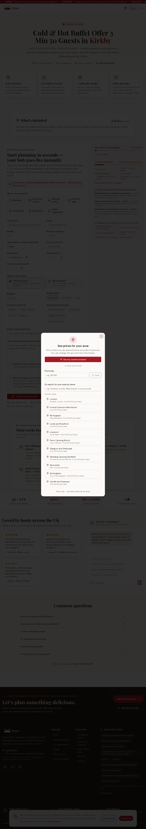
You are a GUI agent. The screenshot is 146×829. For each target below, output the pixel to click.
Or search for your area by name (60, 384)
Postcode (49, 370)
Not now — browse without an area (73, 491)
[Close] (101, 336)
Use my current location (74, 359)
